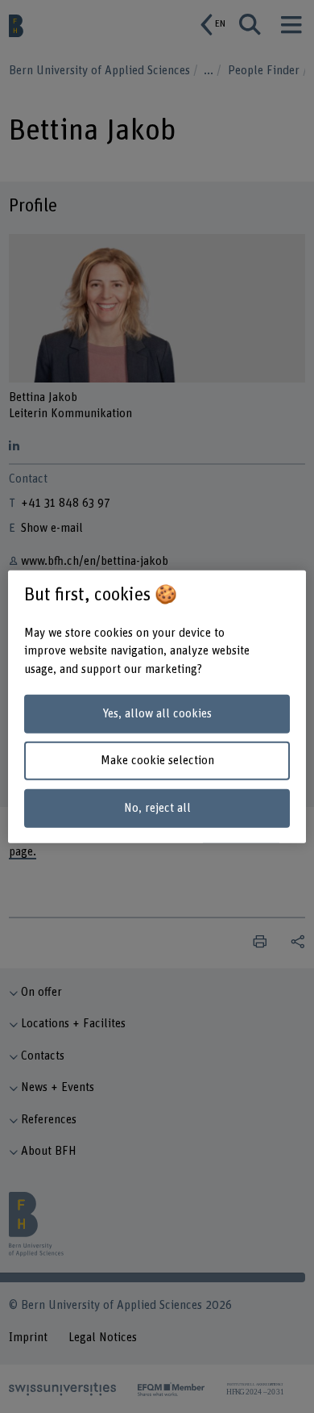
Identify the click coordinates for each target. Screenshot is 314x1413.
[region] (157, 706)
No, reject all (157, 808)
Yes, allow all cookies (157, 714)
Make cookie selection (157, 761)
